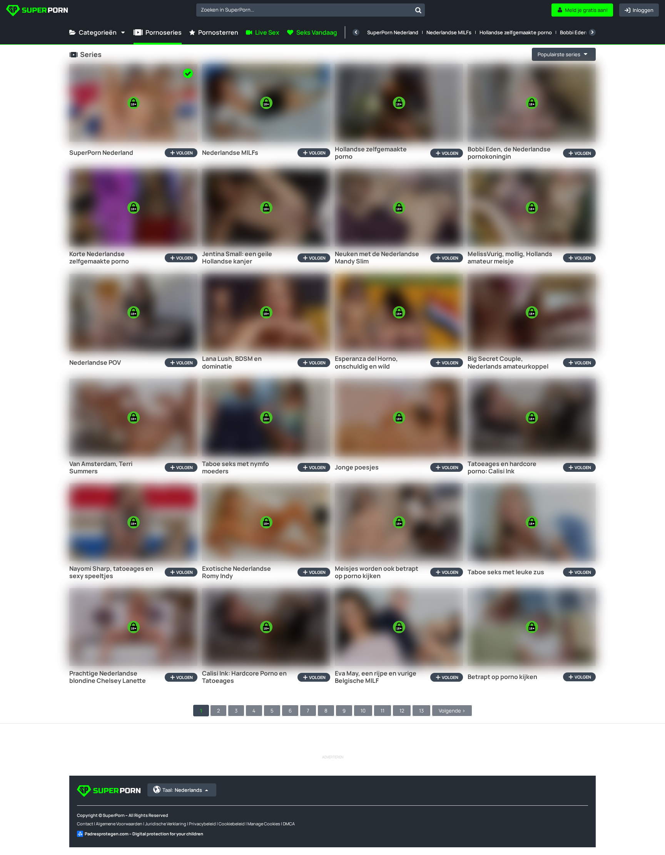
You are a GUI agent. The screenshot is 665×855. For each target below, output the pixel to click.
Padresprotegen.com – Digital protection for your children (144, 834)
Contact (85, 823)
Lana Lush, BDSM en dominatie (232, 362)
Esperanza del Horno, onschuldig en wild (366, 362)
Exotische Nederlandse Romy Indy (236, 572)
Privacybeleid (202, 823)
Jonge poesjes (357, 467)
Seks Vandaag (316, 32)
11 (382, 710)
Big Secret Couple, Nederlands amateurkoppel (508, 362)
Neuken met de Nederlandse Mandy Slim (377, 257)
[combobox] (310, 10)
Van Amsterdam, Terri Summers (100, 467)
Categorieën (98, 32)
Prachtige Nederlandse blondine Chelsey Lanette (107, 677)
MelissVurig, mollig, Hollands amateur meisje (510, 257)
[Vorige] (356, 32)
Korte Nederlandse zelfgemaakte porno (99, 257)
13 (421, 710)
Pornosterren (218, 32)
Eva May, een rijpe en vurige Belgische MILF (375, 677)
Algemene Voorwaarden (119, 823)
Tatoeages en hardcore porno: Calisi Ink (502, 467)
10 (363, 710)
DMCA (289, 823)
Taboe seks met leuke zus (506, 572)
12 (401, 710)
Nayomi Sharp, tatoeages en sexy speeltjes (111, 572)
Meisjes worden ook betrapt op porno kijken (376, 572)
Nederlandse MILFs (448, 32)
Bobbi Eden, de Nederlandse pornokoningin (509, 153)
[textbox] (304, 9)
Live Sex (267, 32)
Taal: (182, 789)
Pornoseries (163, 32)
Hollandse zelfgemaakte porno (516, 32)
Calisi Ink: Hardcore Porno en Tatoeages (244, 677)
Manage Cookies (263, 823)
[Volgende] (592, 32)
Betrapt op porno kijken (502, 677)
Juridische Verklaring (165, 823)
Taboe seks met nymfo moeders (235, 467)
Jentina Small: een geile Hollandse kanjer (237, 257)
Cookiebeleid (232, 823)
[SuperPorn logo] (37, 11)
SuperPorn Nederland (392, 32)
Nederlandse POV (95, 362)
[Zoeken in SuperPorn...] (418, 10)
